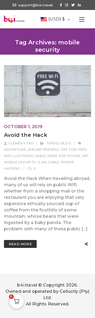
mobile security (20, 162)
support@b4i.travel (35, 5)
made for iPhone (64, 156)
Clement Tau (21, 143)
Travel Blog (58, 143)
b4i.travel (27, 285)
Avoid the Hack (25, 135)
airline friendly (43, 150)
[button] (81, 19)
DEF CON (69, 150)
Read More (20, 244)
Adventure (15, 150)
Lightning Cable (29, 156)
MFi (85, 156)
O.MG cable (48, 162)
